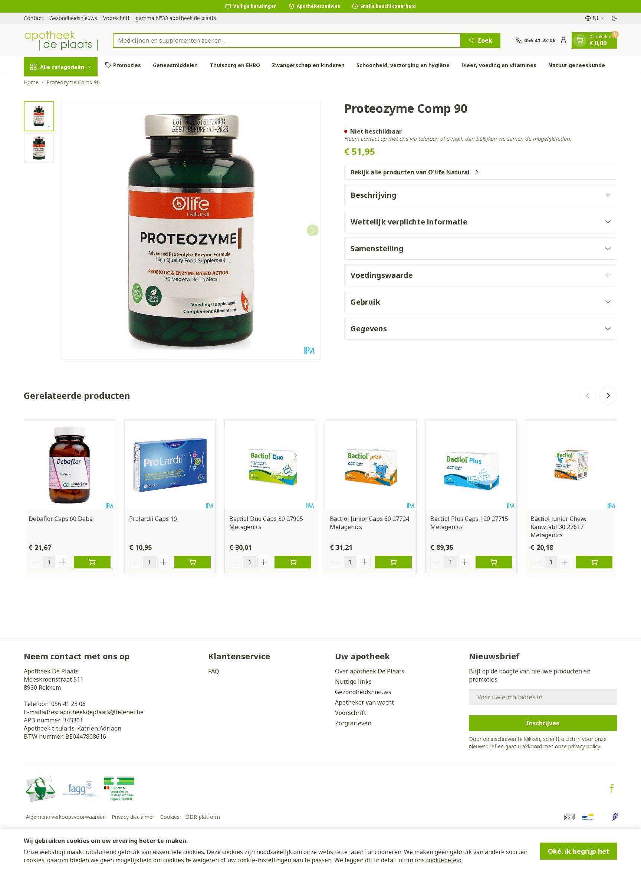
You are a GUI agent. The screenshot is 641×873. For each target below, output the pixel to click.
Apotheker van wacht (364, 702)
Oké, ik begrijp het (578, 851)
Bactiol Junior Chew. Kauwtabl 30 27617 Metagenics (558, 527)
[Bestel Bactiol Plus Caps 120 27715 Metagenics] (494, 562)
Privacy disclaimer (133, 816)
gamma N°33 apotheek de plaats (176, 18)
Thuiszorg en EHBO (235, 64)
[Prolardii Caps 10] (170, 465)
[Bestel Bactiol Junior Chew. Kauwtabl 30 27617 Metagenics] (594, 562)
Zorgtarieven (353, 723)
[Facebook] (611, 788)
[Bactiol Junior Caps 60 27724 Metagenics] (370, 465)
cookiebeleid (443, 860)
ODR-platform (202, 816)
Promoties (127, 64)
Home (31, 82)
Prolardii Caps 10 (153, 519)
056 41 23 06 (68, 704)
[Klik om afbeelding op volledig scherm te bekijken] (191, 230)
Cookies (170, 816)
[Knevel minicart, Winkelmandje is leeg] (579, 40)
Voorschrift (116, 18)
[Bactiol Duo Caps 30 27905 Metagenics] (270, 465)
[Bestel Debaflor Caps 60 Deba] (92, 562)
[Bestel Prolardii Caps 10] (192, 562)
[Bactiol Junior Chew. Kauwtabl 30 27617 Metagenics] (571, 465)
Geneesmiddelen (175, 64)
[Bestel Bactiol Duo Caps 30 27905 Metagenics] (293, 562)
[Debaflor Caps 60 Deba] (69, 465)
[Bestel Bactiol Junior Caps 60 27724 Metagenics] (393, 562)
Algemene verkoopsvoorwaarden (66, 816)
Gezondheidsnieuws (73, 18)
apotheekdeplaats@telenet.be (102, 712)
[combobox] (287, 40)
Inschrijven (543, 723)
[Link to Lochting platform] (615, 817)
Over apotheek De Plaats (369, 671)
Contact (33, 18)
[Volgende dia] (608, 395)
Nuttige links (353, 681)
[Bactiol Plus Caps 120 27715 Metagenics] (471, 465)
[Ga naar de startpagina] (61, 40)
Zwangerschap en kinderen (308, 64)
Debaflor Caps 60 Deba (61, 519)
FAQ (213, 671)
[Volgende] (313, 230)
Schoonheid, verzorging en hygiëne (403, 64)
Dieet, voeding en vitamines (498, 64)
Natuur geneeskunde (576, 64)
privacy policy (584, 746)
